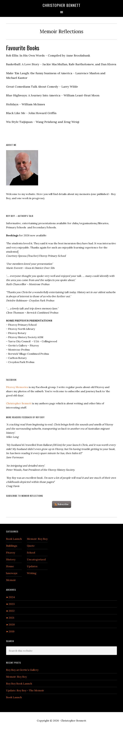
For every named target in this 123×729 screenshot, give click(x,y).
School (31, 552)
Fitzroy (10, 552)
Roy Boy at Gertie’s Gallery (22, 669)
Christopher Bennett (61, 5)
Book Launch (14, 538)
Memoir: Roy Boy (37, 538)
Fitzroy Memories (17, 387)
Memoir (11, 580)
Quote (31, 545)
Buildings (11, 545)
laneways (11, 573)
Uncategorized (36, 559)
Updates (32, 566)
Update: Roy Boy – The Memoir (25, 690)
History (10, 559)
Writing (31, 573)
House (10, 566)
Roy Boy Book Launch (19, 683)
